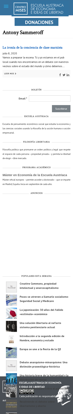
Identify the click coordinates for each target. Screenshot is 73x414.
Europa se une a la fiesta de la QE (40, 349)
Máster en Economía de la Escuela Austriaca (35, 175)
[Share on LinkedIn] (66, 73)
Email (23, 98)
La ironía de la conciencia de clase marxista (32, 47)
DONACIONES (39, 22)
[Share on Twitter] (62, 73)
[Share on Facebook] (58, 73)
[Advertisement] (36, 235)
